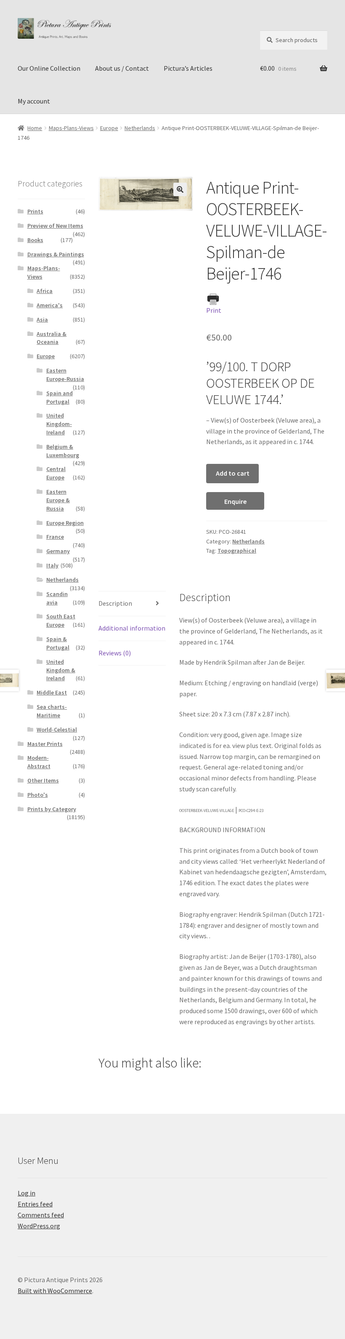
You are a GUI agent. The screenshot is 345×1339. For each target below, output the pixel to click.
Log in (26, 1193)
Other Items (43, 780)
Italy (52, 565)
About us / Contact (122, 68)
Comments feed (41, 1215)
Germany (58, 551)
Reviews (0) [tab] (114, 653)
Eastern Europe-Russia (65, 375)
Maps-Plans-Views (71, 128)
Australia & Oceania (51, 338)
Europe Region (65, 523)
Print (213, 310)
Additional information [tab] (131, 628)
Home (34, 128)
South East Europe (60, 620)
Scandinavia (57, 598)
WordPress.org (39, 1226)
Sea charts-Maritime (52, 711)
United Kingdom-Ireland (59, 424)
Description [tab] (115, 603)
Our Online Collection (49, 68)
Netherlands (140, 128)
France (55, 536)
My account (34, 101)
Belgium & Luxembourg (62, 451)
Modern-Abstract (38, 762)
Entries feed (35, 1204)
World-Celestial (57, 729)
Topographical (237, 550)
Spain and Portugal (59, 397)
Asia (42, 319)
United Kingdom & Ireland (60, 670)
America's (50, 305)
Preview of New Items (55, 225)
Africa (45, 291)
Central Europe (56, 473)
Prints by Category (51, 809)
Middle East (52, 692)
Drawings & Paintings (55, 254)
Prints (35, 211)
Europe (109, 128)
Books (35, 240)
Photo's (37, 795)
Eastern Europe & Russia (58, 500)
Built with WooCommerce (55, 1290)
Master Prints (45, 744)
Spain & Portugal (57, 643)
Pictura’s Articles (188, 68)
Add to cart (232, 473)
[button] (180, 189)
